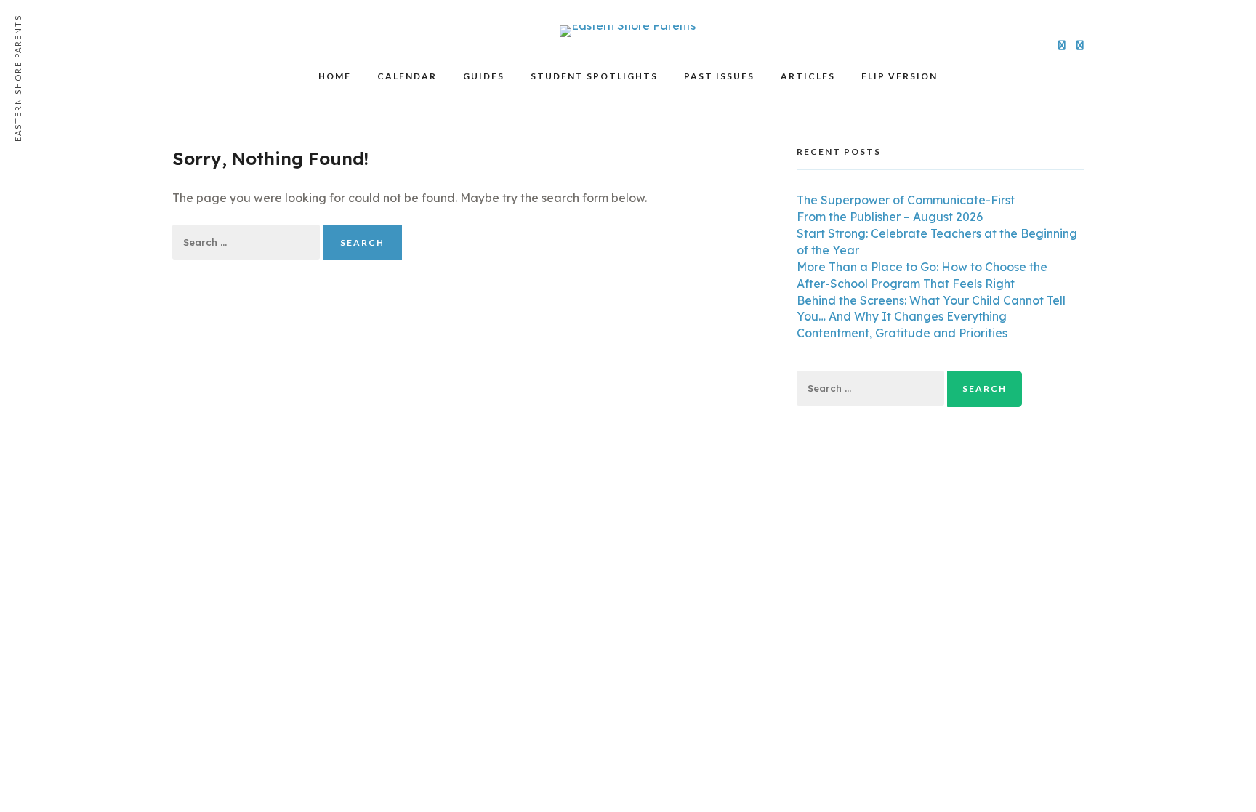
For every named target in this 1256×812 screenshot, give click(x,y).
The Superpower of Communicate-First (906, 200)
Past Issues (719, 76)
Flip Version (899, 76)
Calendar (407, 76)
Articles (808, 76)
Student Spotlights (594, 76)
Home (334, 76)
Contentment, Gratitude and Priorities (902, 333)
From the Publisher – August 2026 (890, 216)
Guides (483, 76)
